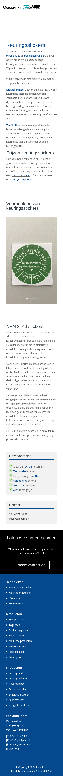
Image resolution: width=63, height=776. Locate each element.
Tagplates (14, 625)
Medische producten (20, 641)
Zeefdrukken (16, 603)
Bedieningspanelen (19, 630)
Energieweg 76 (14, 725)
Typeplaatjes (16, 619)
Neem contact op (32, 564)
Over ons (14, 748)
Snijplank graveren (19, 694)
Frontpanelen (16, 635)
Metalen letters (17, 646)
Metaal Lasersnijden (20, 587)
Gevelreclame (16, 683)
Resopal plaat (16, 651)
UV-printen (15, 598)
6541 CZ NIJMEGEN (17, 729)
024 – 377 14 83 (21, 175)
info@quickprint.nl (22, 179)
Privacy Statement (20, 744)
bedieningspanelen (34, 55)
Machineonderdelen (20, 592)
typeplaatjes (13, 55)
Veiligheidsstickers (19, 705)
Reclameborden (18, 689)
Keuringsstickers (18, 673)
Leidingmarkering (18, 678)
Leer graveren (16, 699)
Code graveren (17, 657)
